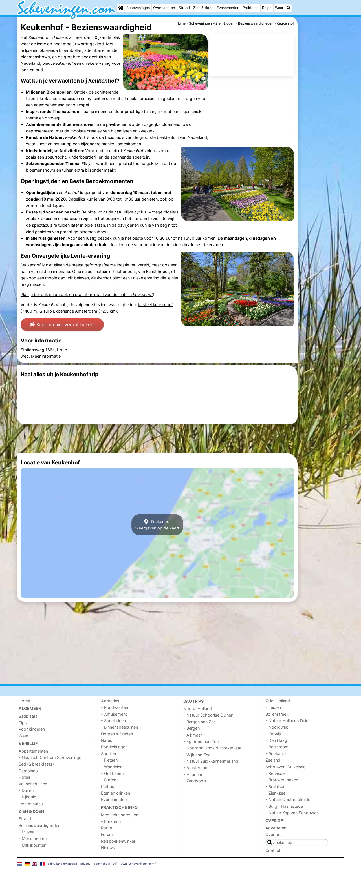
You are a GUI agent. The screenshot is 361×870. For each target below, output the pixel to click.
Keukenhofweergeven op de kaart (157, 524)
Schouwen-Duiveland (285, 766)
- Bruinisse (275, 786)
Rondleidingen (114, 746)
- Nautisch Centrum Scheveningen (51, 757)
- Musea (26, 831)
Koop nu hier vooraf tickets (65, 324)
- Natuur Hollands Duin (286, 720)
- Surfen (108, 779)
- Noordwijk (276, 727)
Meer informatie (46, 356)
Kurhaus (108, 786)
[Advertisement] (321, 146)
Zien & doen (203, 8)
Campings (28, 770)
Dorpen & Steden (117, 733)
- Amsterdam (196, 767)
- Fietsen (109, 760)
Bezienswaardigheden (39, 825)
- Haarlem (192, 774)
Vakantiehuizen (33, 783)
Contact (272, 850)
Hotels (25, 777)
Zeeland (272, 760)
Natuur (107, 740)
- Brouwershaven (281, 779)
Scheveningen (138, 8)
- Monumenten (33, 838)
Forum (107, 834)
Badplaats (28, 716)
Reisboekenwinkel (118, 841)
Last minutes (31, 803)
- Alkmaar (192, 735)
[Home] (121, 8)
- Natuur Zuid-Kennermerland (210, 761)
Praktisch (251, 8)
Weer (279, 8)
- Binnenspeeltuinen (119, 727)
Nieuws (108, 847)
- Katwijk (273, 733)
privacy (85, 863)
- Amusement (114, 714)
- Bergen (191, 728)
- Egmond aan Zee (201, 741)
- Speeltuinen (113, 720)
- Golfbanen (112, 773)
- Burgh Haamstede (284, 806)
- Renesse (275, 773)
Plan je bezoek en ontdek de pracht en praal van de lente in (87, 294)
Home (24, 700)
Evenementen (228, 8)
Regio (267, 8)
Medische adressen (119, 814)
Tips (23, 722)
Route (106, 828)
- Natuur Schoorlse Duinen (208, 715)
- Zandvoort (194, 780)
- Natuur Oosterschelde (287, 799)
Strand (184, 8)
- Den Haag (276, 740)
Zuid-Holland (277, 700)
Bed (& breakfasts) (36, 764)
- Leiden (273, 707)
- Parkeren (111, 821)
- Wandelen (111, 766)
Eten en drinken (115, 793)
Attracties (110, 700)
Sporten (108, 753)
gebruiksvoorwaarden (62, 863)
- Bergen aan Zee (199, 721)
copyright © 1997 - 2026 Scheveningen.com (124, 863)
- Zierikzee (275, 793)
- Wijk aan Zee (196, 754)
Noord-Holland (197, 708)
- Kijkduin (27, 797)
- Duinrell (27, 790)
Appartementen (33, 751)
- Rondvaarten (114, 707)
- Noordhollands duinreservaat (212, 748)
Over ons (274, 834)
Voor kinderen (32, 729)
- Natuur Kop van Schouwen (292, 812)
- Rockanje (275, 753)
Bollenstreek (277, 714)
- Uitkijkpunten (32, 845)
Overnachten (164, 8)
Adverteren (275, 828)
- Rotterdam (277, 746)
